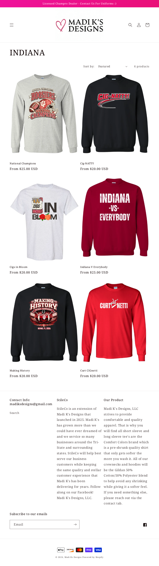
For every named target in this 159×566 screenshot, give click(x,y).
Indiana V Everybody (93, 267)
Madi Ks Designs (73, 557)
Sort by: (88, 66)
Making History (20, 370)
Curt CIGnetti (89, 370)
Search (14, 413)
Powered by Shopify (93, 557)
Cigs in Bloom (19, 267)
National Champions (23, 163)
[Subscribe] (75, 524)
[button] (11, 25)
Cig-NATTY (87, 163)
